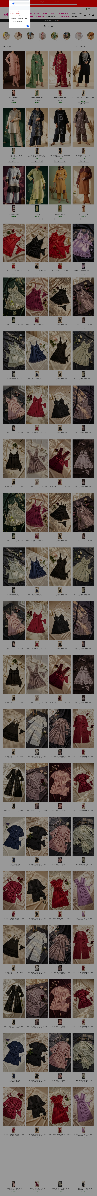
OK (28, 25)
